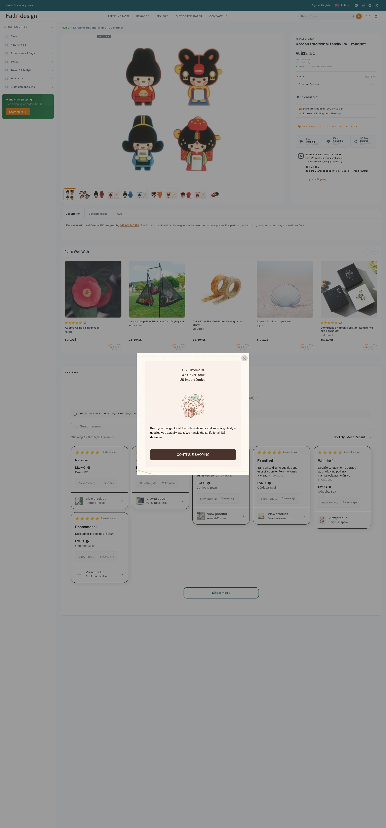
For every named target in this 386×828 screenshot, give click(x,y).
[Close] (244, 358)
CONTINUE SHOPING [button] (193, 454)
